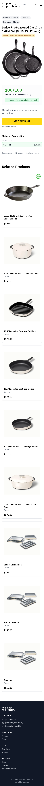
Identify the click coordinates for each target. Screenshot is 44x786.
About (4, 762)
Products (5, 736)
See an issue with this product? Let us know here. (21, 153)
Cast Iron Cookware (10, 18)
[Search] (36, 5)
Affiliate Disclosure (10, 127)
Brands (4, 739)
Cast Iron (7, 145)
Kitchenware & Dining (11, 22)
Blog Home (6, 749)
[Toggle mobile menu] (40, 4)
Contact (5, 765)
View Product (22, 121)
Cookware (25, 18)
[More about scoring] (30, 95)
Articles (5, 752)
